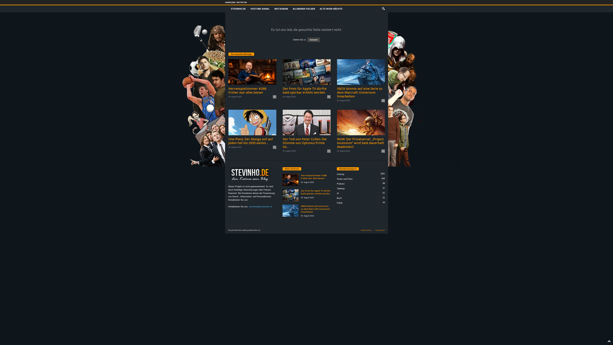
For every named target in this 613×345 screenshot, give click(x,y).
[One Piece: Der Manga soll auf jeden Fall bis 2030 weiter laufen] (252, 122)
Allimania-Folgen (304, 8)
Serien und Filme (344, 179)
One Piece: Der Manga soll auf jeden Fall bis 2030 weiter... (250, 141)
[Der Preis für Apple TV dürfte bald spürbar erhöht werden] (307, 72)
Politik (340, 203)
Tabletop (341, 188)
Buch (339, 198)
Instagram (281, 8)
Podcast (340, 184)
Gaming (340, 174)
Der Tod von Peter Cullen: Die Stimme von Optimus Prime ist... (305, 143)
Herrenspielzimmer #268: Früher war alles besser (247, 91)
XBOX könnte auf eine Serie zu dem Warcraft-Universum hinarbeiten (359, 92)
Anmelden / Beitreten (236, 2)
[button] (383, 8)
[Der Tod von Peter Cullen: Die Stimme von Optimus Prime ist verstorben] (307, 122)
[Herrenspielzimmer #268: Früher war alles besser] (252, 72)
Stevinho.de (238, 8)
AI (338, 193)
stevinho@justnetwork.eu (260, 206)
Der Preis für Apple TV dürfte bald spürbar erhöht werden (304, 91)
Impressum (380, 230)
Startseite (314, 40)
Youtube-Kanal (260, 8)
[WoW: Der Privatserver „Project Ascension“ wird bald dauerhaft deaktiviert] (361, 122)
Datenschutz (366, 230)
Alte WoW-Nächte (331, 8)
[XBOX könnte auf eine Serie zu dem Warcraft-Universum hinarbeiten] (361, 72)
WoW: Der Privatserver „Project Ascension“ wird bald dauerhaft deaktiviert (360, 143)
